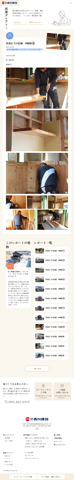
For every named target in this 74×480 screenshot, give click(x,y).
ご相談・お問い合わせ (52, 477)
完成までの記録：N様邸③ (55, 270)
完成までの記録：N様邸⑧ (55, 317)
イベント (7, 459)
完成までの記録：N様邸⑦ (55, 308)
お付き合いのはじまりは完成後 (35, 446)
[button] (71, 3)
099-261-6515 (19, 401)
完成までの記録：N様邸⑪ (54, 346)
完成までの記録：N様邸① (55, 251)
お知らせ (7, 456)
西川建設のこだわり (30, 435)
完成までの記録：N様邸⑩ (54, 336)
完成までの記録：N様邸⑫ (54, 355)
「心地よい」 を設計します (33, 441)
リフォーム (58, 441)
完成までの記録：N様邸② (55, 260)
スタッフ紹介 (9, 441)
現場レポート (9, 461)
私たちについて (8, 435)
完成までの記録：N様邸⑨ (55, 327)
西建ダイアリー (8, 453)
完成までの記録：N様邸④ (55, 279)
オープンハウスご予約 (24, 477)
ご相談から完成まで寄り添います (35, 443)
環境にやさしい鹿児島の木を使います (37, 438)
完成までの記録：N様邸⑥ (55, 298)
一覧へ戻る (37, 369)
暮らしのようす (59, 444)
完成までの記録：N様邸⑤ (55, 289)
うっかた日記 (9, 464)
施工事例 (57, 435)
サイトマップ (29, 455)
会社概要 (7, 438)
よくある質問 (29, 452)
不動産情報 (58, 438)
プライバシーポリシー (32, 458)
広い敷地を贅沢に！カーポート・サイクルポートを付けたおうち (26, 49)
